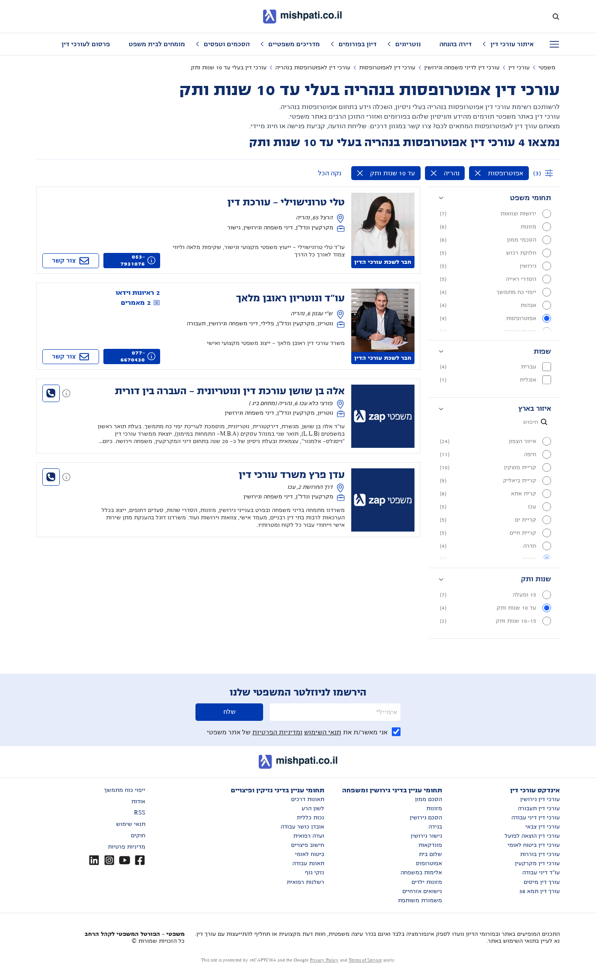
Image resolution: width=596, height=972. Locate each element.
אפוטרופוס (429, 863)
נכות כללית (310, 818)
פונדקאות (430, 845)
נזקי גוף (314, 873)
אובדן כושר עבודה (302, 827)
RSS (139, 813)
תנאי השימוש (322, 732)
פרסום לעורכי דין (86, 44)
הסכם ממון (428, 799)
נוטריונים (408, 44)
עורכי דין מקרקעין (537, 863)
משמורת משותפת (420, 900)
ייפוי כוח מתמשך (124, 790)
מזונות (434, 808)
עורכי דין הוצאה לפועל (532, 836)
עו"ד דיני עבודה (541, 873)
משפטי (546, 68)
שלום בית (430, 854)
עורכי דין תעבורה (539, 808)
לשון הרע (312, 808)
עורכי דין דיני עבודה (535, 818)
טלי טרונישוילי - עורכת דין (286, 202)
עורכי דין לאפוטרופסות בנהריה (312, 68)
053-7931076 (132, 260)
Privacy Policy (324, 960)
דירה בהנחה (455, 44)
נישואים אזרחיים (422, 891)
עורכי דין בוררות (540, 854)
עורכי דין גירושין (540, 799)
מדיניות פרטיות (126, 847)
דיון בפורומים (358, 44)
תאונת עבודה (308, 863)
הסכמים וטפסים (227, 44)
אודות (138, 801)
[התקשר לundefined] (51, 393)
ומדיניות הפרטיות (277, 732)
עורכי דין (519, 68)
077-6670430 (132, 356)
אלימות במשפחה (421, 873)
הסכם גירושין (426, 818)
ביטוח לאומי (309, 854)
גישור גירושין (426, 836)
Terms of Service (365, 960)
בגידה (435, 827)
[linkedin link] (94, 860)
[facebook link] (139, 860)
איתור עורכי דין (512, 44)
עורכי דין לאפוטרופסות (387, 68)
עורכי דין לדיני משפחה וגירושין (462, 68)
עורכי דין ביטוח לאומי (533, 845)
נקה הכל (329, 173)
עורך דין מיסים (542, 882)
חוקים (138, 835)
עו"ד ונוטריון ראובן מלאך (290, 298)
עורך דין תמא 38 (539, 891)
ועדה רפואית (308, 836)
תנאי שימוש (130, 824)
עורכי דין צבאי (542, 827)
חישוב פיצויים (307, 845)
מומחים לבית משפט (157, 44)
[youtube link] (124, 860)
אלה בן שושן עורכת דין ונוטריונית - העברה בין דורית (230, 391)
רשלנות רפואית (305, 882)
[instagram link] (109, 860)
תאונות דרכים (307, 799)
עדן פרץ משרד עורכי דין (292, 475)
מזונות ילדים (426, 882)
